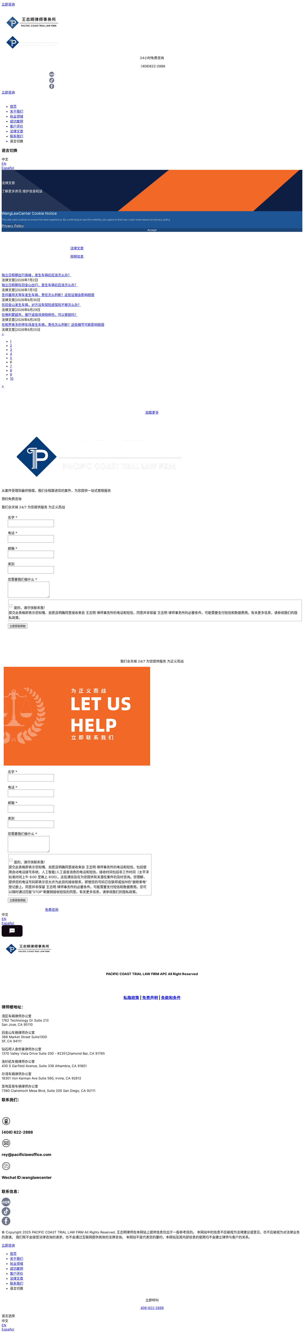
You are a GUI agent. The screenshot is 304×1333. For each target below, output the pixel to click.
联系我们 (16, 136)
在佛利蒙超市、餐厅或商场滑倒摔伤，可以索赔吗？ (40, 315)
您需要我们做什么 (22, 579)
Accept (152, 230)
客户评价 (16, 126)
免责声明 (150, 997)
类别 (11, 564)
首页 (13, 106)
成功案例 (16, 121)
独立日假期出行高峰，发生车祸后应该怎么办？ (36, 275)
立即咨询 (8, 4)
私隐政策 (131, 997)
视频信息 (77, 256)
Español (8, 168)
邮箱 (12, 548)
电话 (12, 533)
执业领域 (16, 116)
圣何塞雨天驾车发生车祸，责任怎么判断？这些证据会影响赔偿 (48, 295)
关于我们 (16, 111)
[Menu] (152, 9)
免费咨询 (51, 910)
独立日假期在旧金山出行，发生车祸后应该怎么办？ (40, 285)
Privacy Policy (13, 226)
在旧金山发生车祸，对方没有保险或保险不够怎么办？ (41, 305)
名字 (12, 517)
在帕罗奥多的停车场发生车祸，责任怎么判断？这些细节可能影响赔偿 (53, 325)
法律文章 (16, 131)
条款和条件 (171, 997)
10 (11, 378)
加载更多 (152, 412)
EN (4, 164)
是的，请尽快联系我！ (30, 608)
